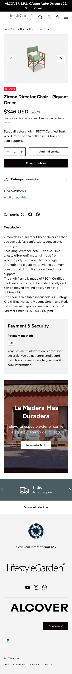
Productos (35, 664)
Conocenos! (56, 626)
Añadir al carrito (48, 151)
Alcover (16, 658)
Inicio (6, 28)
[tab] (12, 227)
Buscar (48, 664)
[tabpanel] (36, 274)
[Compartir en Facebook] (30, 214)
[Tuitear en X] (22, 214)
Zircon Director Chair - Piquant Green (32, 28)
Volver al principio (36, 507)
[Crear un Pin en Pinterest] (38, 214)
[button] (57, 17)
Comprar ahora (36, 163)
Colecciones (19, 664)
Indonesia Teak (36, 445)
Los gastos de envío (16, 118)
